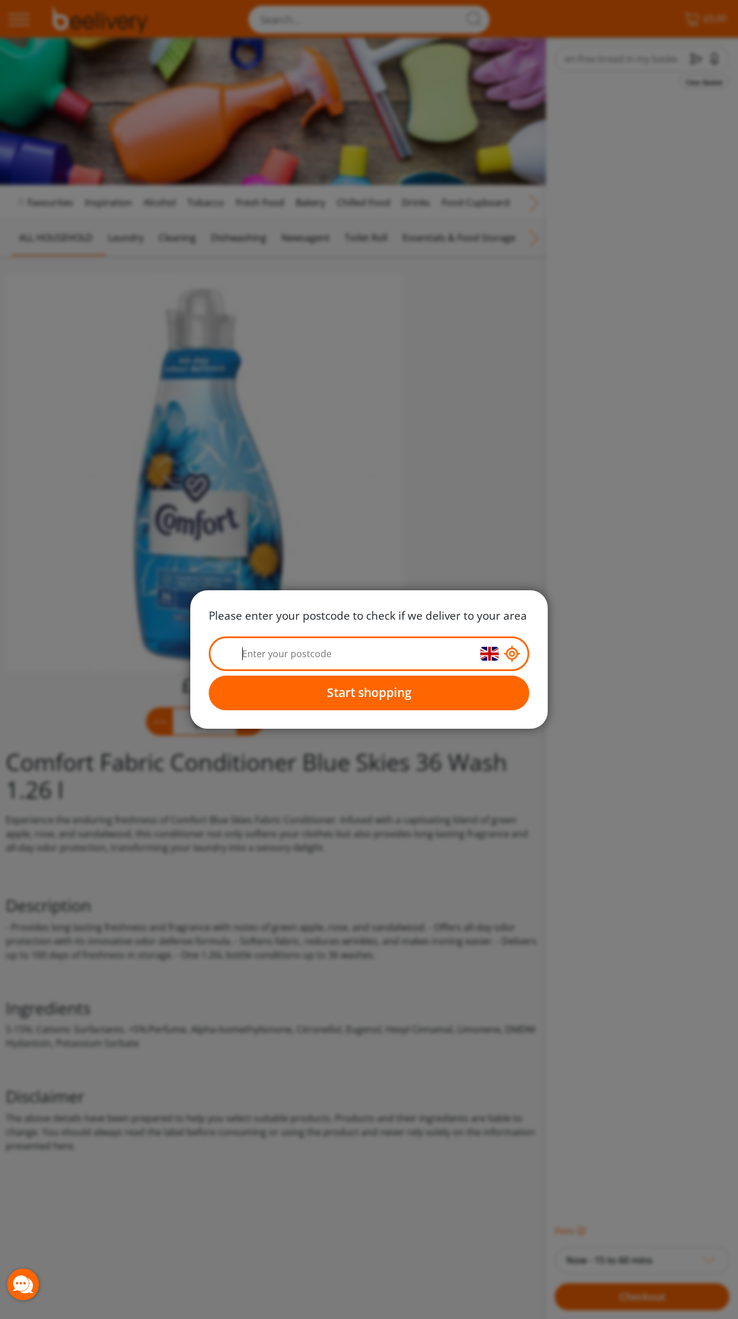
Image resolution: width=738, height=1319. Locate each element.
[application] (23, 1284)
